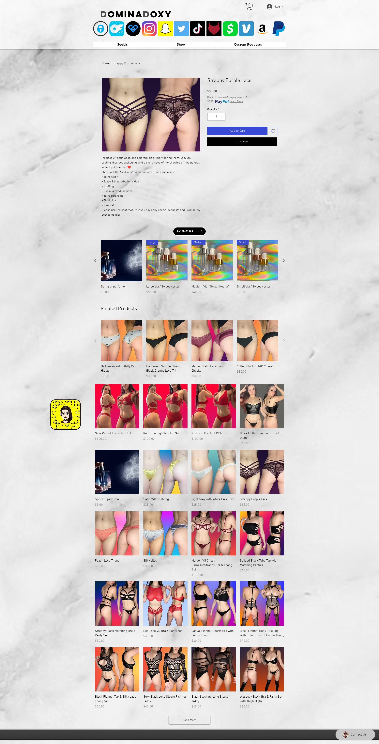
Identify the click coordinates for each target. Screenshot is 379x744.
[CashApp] (230, 28)
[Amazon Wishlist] (262, 28)
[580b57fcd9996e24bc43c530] (278, 28)
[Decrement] (210, 116)
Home (106, 63)
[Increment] (222, 116)
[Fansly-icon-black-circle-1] (133, 28)
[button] (249, 6)
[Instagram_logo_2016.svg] (149, 28)
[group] (189, 269)
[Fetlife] (213, 28)
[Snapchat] (165, 28)
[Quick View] (121, 261)
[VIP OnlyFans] (116, 28)
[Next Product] (283, 260)
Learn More (236, 101)
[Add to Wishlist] (273, 131)
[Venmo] (246, 28)
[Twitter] (181, 28)
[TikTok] (197, 28)
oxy (161, 14)
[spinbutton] (216, 116)
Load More (189, 720)
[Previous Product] (95, 260)
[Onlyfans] (100, 28)
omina (125, 14)
